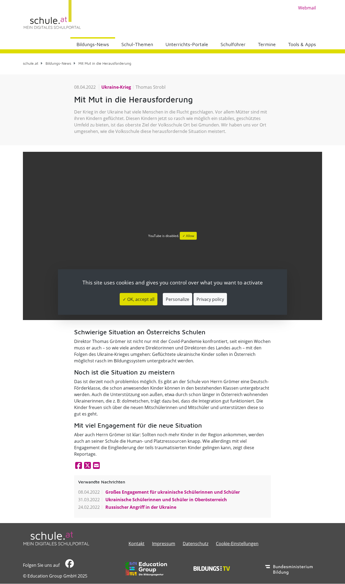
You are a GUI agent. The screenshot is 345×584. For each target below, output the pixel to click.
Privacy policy (210, 299)
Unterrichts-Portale (186, 44)
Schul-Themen (137, 44)
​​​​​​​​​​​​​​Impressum (163, 544)
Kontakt (136, 544)
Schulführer (233, 44)
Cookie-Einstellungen (237, 544)
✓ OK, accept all (138, 299)
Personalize (177, 299)
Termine (267, 44)
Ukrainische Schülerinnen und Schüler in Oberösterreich (165, 500)
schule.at (30, 63)
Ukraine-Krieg (116, 87)
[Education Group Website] (146, 569)
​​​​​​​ (69, 565)
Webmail (307, 8)
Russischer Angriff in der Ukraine (140, 507)
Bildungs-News (93, 44)
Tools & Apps (302, 44)
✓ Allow (188, 235)
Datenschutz (195, 544)
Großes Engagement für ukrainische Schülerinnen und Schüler (172, 492)
